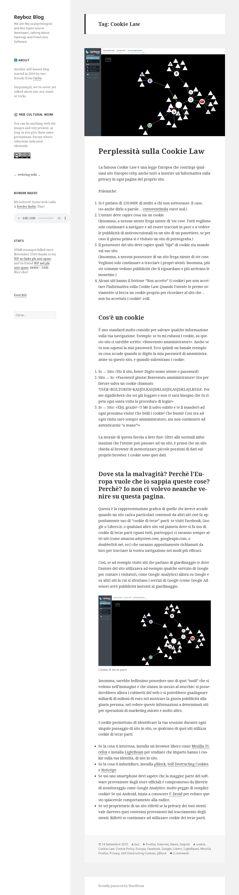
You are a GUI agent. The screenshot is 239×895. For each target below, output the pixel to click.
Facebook (153, 849)
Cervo (37, 78)
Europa (141, 849)
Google (166, 849)
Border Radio (26, 206)
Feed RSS (20, 295)
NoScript (108, 770)
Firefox (151, 844)
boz (136, 844)
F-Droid (175, 793)
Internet (163, 844)
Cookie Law (106, 849)
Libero (177, 849)
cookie (200, 844)
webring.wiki (27, 175)
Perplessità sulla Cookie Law (151, 151)
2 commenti (181, 853)
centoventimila (155, 209)
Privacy (115, 853)
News (174, 844)
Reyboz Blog (29, 16)
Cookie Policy (125, 849)
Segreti (185, 844)
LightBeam (134, 752)
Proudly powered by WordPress (121, 886)
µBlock (162, 853)
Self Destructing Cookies (188, 764)
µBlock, (160, 764)
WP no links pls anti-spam (32, 259)
